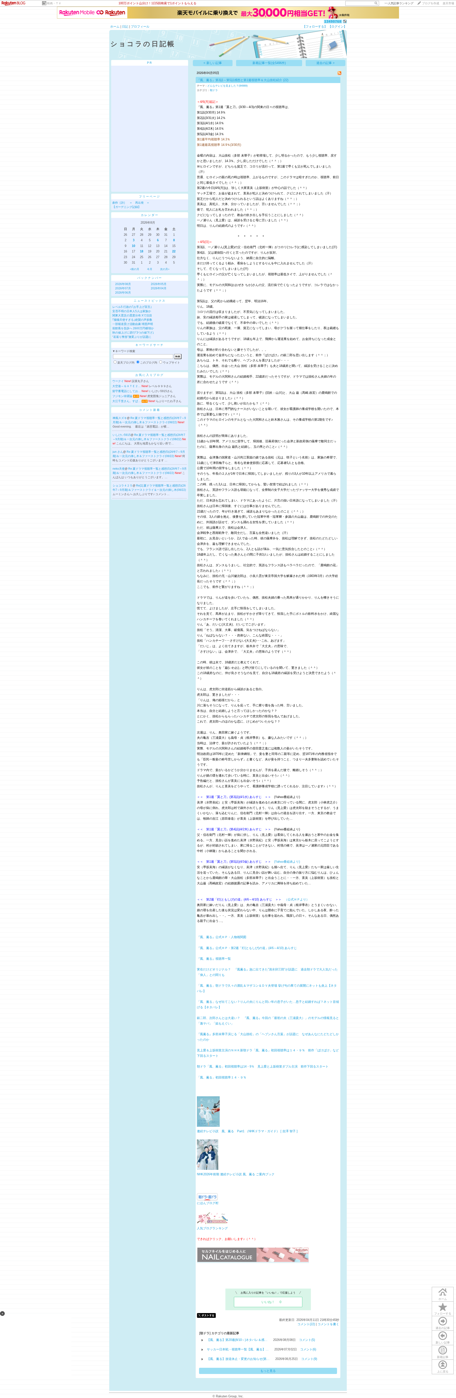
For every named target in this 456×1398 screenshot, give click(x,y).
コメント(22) (306, 1324)
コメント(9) (309, 1359)
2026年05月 (158, 284)
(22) (285, 80)
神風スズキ (120, 418)
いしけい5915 (122, 435)
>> (399, 3)
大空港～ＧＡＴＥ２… (126, 386)
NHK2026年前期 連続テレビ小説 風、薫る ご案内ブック (236, 1174)
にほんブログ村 (207, 1203)
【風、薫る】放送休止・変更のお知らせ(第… (238, 1359)
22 (174, 251)
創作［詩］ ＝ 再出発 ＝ (130, 202)
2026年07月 (123, 288)
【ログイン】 (337, 26)
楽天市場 (448, 3)
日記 (125, 26)
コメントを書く (328, 1324)
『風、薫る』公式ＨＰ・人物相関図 (221, 937)
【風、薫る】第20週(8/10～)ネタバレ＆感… (237, 1340)
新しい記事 (443, 1342)
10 (133, 246)
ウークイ (118, 381)
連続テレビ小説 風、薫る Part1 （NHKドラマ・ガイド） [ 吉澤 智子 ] (247, 1131)
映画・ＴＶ (54, 3)
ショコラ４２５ (123, 485)
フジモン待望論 (122, 396)
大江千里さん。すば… (126, 401)
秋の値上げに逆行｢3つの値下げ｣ (133, 332)
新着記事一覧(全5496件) (269, 63)
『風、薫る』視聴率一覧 (214, 958)
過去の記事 (443, 1328)
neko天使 (119, 468)
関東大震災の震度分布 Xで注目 (132, 315)
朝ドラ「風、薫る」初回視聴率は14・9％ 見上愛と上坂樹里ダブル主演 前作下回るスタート (262, 1066)
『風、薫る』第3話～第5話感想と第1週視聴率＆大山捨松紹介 (239, 80)
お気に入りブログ (149, 375)
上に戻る (442, 1371)
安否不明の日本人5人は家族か (131, 311)
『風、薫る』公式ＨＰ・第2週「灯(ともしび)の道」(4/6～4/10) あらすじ (247, 948)
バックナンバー (149, 278)
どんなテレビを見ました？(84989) (227, 85)
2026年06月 (123, 292)
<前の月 (134, 269)
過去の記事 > (325, 63)
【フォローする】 (315, 26)
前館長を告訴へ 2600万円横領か (133, 328)
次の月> (164, 269)
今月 (149, 269)
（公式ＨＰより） (297, 899)
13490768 (333, 21)
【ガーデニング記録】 (126, 207)
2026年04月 (158, 288)
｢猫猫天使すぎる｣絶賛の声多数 (132, 319)
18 (141, 251)
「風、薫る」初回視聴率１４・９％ (221, 1077)
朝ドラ (214, 90)
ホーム (114, 26)
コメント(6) (308, 1349)
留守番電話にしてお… (126, 391)
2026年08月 (123, 284)
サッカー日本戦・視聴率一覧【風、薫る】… (238, 1349)
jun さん (118, 451)
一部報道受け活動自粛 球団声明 (132, 324)
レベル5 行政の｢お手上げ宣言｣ (132, 307)
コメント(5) (307, 1340)
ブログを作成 (430, 3)
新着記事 (442, 1357)
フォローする (442, 1313)
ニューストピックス (150, 300)
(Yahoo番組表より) (287, 861)
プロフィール (140, 26)
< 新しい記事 (213, 63)
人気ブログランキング (212, 1228)
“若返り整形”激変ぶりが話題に (131, 337)
